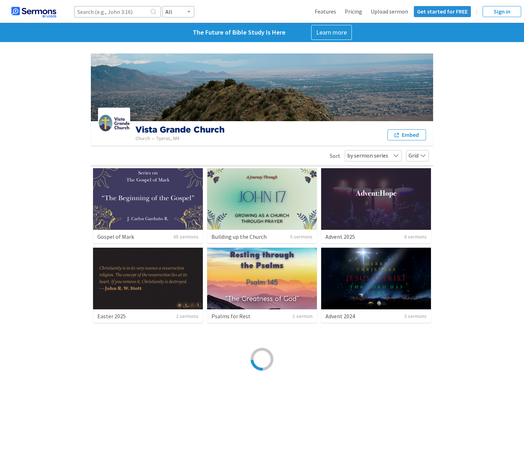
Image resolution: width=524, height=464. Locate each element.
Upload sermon (389, 11)
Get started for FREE (442, 11)
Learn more (331, 32)
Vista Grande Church (118, 421)
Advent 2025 (340, 236)
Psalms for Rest (231, 316)
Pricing (353, 11)
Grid (413, 155)
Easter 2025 (111, 316)
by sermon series (367, 155)
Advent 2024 (340, 316)
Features (325, 11)
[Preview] (194, 414)
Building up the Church (239, 236)
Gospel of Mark (115, 236)
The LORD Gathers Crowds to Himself (142, 413)
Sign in (502, 11)
